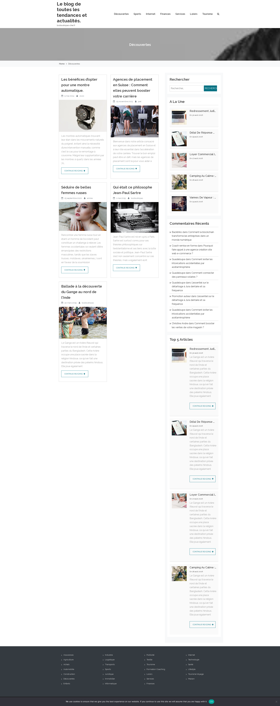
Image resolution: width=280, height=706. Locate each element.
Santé (190, 664)
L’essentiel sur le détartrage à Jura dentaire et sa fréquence (190, 286)
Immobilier (110, 679)
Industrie (109, 655)
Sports (137, 14)
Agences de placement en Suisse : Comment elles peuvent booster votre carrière (132, 87)
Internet (150, 14)
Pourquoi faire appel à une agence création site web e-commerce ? (192, 249)
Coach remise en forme (184, 245)
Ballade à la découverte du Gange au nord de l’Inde (81, 292)
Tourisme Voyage (196, 674)
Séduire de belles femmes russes (76, 190)
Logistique (109, 659)
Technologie (193, 659)
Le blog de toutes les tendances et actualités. (72, 12)
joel (139, 101)
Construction (69, 674)
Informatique (111, 683)
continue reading (73, 171)
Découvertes (121, 14)
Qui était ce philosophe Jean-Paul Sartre (132, 190)
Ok (211, 701)
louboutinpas (137, 198)
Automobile (68, 669)
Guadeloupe (178, 259)
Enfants (66, 683)
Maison (191, 679)
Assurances (68, 655)
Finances (165, 14)
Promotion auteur (181, 296)
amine (90, 198)
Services (180, 14)
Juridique (109, 674)
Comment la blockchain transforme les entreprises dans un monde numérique (193, 236)
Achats (66, 664)
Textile (149, 659)
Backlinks (177, 232)
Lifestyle (191, 669)
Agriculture (68, 659)
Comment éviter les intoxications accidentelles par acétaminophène (192, 263)
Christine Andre (180, 323)
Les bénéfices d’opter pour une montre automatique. (79, 85)
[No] (276, 701)
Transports (110, 664)
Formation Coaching (156, 669)
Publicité (150, 655)
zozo (81, 96)
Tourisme (207, 14)
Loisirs (193, 14)
